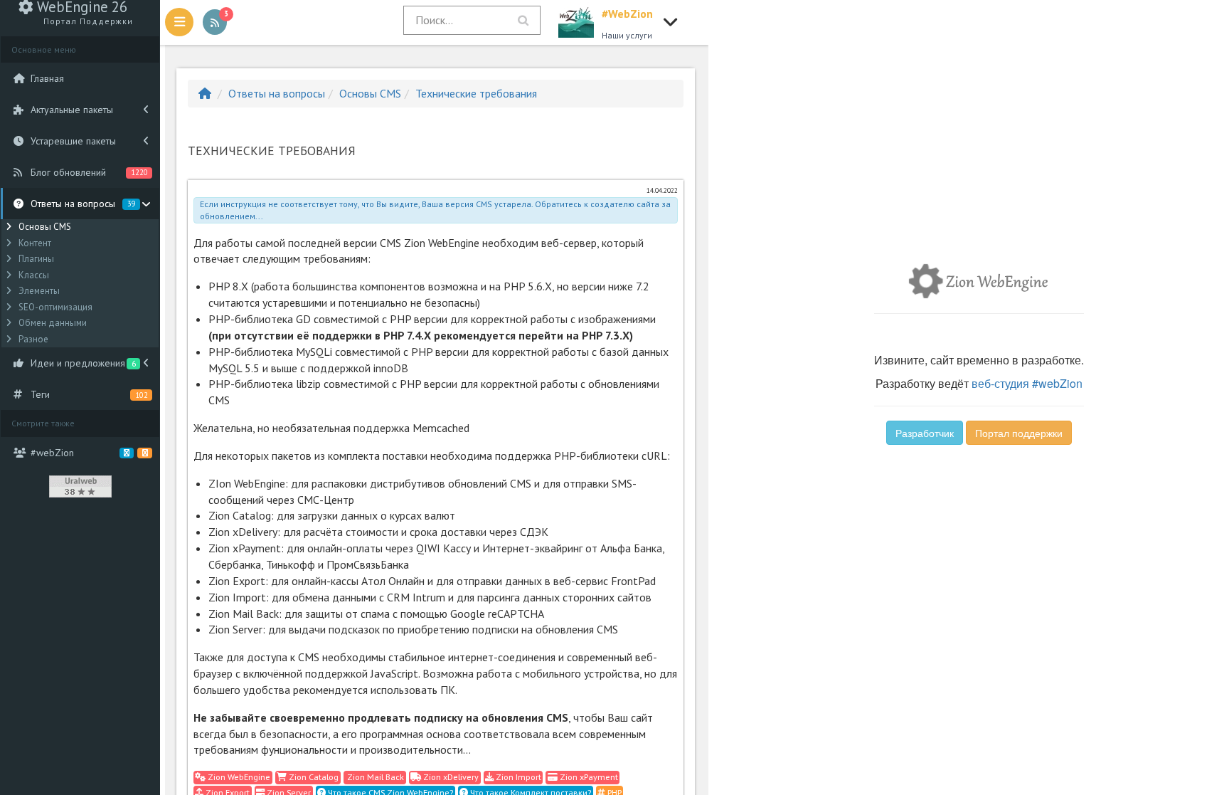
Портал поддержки (1019, 433)
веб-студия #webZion (1027, 383)
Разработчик (924, 433)
